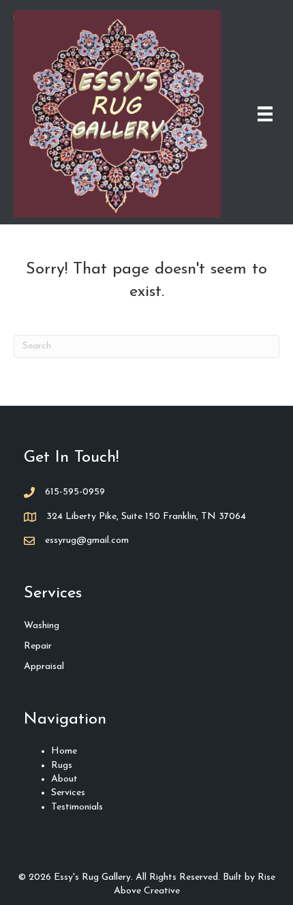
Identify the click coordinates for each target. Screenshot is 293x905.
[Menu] (265, 114)
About (64, 779)
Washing (41, 626)
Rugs (61, 765)
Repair (38, 646)
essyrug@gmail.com (87, 540)
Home (64, 751)
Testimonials (77, 807)
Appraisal (44, 667)
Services (68, 793)
